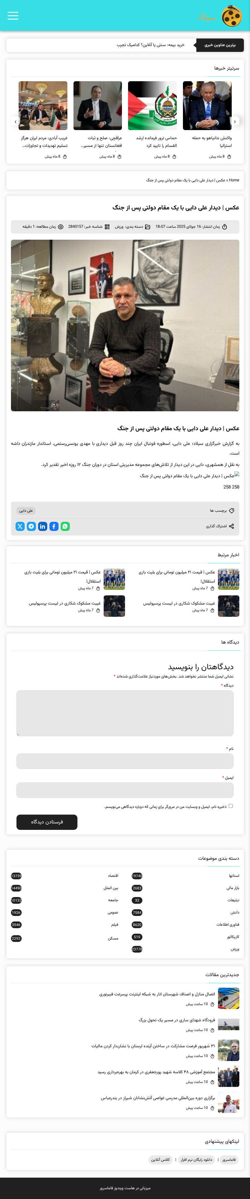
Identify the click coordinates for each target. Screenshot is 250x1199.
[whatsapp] (65, 526)
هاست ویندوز (124, 1188)
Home (234, 180)
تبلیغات (187, 900)
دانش (186, 913)
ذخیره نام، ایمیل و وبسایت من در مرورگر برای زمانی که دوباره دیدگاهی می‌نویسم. (165, 807)
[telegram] (31, 526)
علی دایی (26, 511)
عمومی (65, 913)
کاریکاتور (186, 937)
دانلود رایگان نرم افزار (196, 1160)
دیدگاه (227, 686)
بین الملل (64, 888)
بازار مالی (186, 888)
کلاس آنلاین (160, 1160)
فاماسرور (229, 1160)
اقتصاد (64, 876)
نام (230, 749)
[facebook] (54, 526)
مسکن (65, 939)
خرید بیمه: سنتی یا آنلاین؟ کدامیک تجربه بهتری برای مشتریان (133, 45)
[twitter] (20, 526)
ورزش (119, 227)
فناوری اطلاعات (186, 925)
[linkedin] (42, 526)
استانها (185, 876)
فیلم (65, 925)
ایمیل (228, 778)
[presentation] (234, 120)
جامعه (64, 900)
